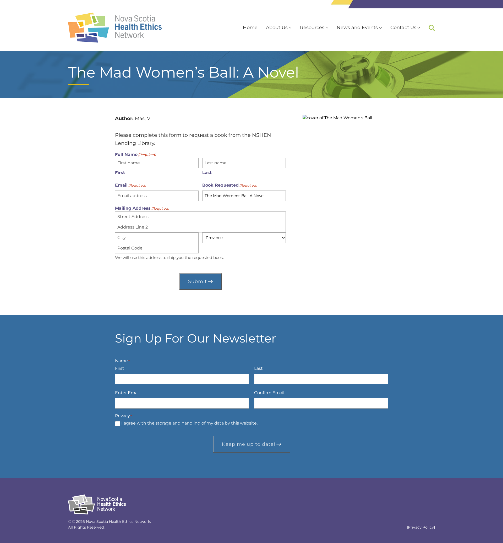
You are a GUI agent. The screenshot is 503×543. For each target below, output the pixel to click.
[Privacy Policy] (421, 527)
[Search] (432, 28)
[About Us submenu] (290, 27)
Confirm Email (269, 392)
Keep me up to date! (248, 444)
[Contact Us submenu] (418, 27)
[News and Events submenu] (380, 27)
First (120, 172)
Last (207, 172)
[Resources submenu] (327, 27)
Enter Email (127, 392)
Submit (197, 281)
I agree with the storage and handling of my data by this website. (189, 423)
